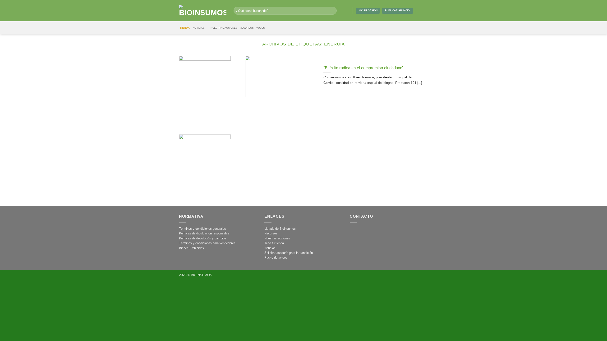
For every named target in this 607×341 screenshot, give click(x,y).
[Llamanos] (375, 231)
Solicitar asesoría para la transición (288, 253)
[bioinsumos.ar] (202, 10)
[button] (347, 10)
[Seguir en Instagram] (420, 10)
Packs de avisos (275, 257)
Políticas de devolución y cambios (202, 238)
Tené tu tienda (274, 243)
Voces (260, 28)
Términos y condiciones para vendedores (207, 243)
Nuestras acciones (224, 28)
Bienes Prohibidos (191, 248)
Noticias (199, 28)
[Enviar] (332, 11)
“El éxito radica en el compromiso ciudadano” (363, 68)
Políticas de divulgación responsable (204, 233)
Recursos (247, 28)
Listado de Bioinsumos (280, 228)
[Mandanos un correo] (425, 10)
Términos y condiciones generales (202, 228)
